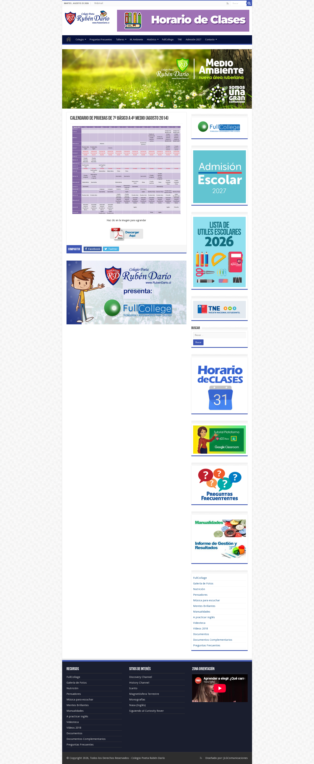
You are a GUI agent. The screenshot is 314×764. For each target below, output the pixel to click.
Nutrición (199, 589)
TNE (180, 39)
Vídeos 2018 (200, 628)
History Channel (139, 682)
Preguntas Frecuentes (101, 39)
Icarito (133, 688)
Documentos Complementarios (212, 639)
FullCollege (168, 39)
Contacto (210, 39)
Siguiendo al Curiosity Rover (146, 710)
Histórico (151, 39)
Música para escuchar (206, 600)
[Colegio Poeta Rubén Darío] (87, 17)
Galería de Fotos (203, 583)
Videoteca (199, 623)
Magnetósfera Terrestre (144, 694)
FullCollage (200, 577)
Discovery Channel (140, 677)
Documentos (201, 634)
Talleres (120, 39)
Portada (68, 39)
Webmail (98, 3)
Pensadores (200, 594)
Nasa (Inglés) (137, 705)
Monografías (137, 699)
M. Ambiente (136, 39)
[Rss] (227, 3)
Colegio (80, 39)
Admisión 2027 (193, 39)
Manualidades (201, 611)
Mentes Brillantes (204, 606)
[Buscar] (249, 3)
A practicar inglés (204, 617)
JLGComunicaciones (235, 758)
